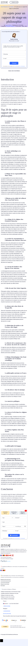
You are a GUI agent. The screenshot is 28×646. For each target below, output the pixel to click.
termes (15, 66)
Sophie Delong (8, 25)
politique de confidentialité (21, 66)
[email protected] (7, 613)
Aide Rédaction (4, 6)
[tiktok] (9, 630)
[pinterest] (5, 630)
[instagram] (3, 630)
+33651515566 (6, 606)
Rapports (13, 26)
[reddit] (7, 630)
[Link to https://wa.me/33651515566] (21, 2)
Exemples (11, 6)
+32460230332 (6, 611)
